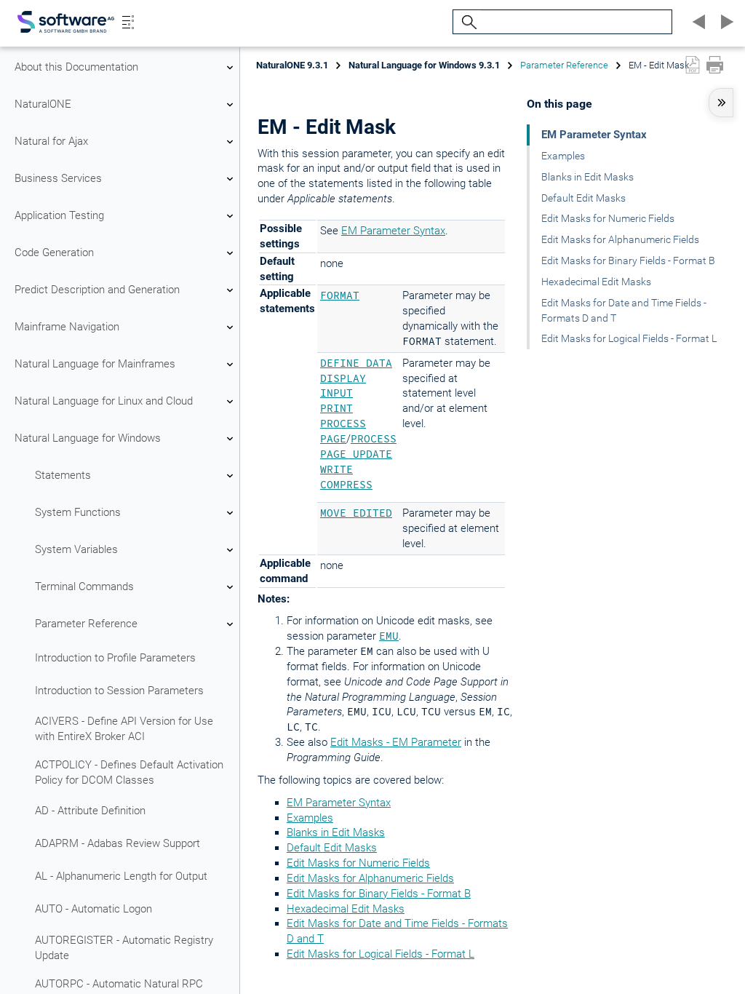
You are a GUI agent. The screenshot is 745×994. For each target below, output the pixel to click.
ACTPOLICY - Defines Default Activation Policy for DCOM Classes (129, 772)
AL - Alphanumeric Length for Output (121, 876)
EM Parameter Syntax (393, 230)
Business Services (58, 178)
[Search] (467, 22)
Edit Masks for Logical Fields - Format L (380, 954)
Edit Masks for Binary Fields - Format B (379, 893)
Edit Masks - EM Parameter (395, 742)
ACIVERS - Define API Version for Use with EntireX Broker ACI (124, 729)
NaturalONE (43, 104)
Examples (310, 817)
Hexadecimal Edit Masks (346, 908)
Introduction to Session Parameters (119, 690)
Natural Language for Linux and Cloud (104, 400)
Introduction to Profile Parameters (115, 657)
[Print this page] (714, 64)
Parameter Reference (86, 623)
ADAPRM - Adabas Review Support (117, 843)
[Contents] (128, 22)
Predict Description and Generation (97, 289)
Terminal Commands (84, 586)
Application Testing (59, 215)
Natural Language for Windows (88, 438)
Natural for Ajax (51, 141)
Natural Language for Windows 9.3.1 (424, 65)
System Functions (78, 512)
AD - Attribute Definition (90, 810)
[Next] (724, 22)
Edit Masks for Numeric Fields (358, 863)
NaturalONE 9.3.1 (292, 65)
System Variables (76, 549)
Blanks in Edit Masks (336, 832)
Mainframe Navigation (67, 326)
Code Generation (54, 252)
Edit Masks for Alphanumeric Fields (370, 878)
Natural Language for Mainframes (95, 363)
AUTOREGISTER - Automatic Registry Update (124, 948)
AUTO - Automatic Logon (93, 908)
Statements (63, 475)
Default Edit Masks (332, 847)
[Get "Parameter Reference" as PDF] (692, 64)
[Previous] (697, 22)
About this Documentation (76, 66)
